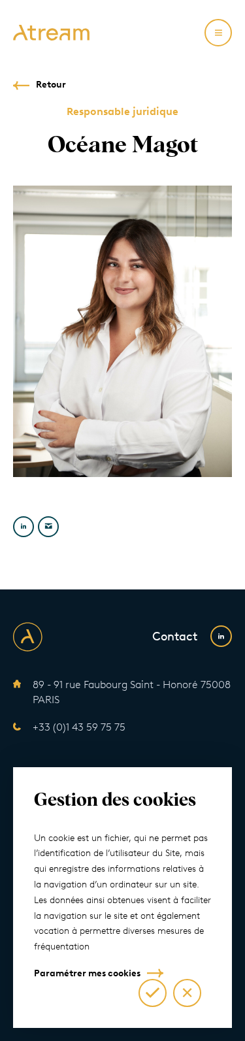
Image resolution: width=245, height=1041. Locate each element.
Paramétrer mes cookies (87, 973)
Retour (51, 84)
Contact (174, 636)
